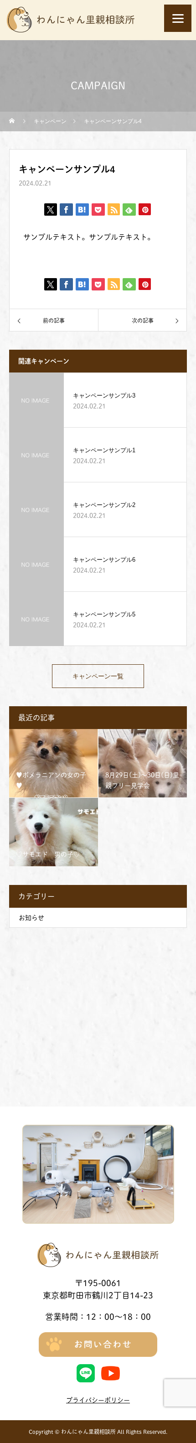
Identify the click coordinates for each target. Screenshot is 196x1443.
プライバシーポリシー (98, 1400)
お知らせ (31, 918)
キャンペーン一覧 (98, 676)
